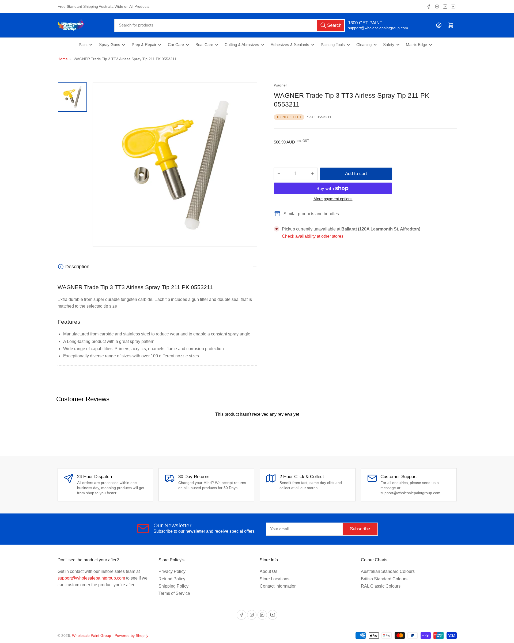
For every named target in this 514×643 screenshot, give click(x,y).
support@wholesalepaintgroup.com (373, 28)
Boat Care (204, 45)
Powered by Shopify (131, 635)
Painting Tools (333, 45)
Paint (83, 45)
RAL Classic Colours (380, 586)
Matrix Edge (416, 45)
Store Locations (274, 579)
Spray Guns (109, 45)
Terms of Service (174, 593)
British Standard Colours (384, 579)
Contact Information (278, 586)
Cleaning (364, 45)
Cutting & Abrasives (242, 45)
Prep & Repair (144, 45)
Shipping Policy (173, 586)
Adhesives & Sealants (290, 45)
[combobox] (229, 25)
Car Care (176, 45)
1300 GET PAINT (365, 22)
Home (63, 59)
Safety (388, 45)
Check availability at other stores (312, 236)
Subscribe (360, 528)
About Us (268, 571)
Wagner (280, 85)
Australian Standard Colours (388, 571)
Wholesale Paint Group (91, 635)
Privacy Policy (172, 571)
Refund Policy (171, 579)
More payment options (333, 198)
